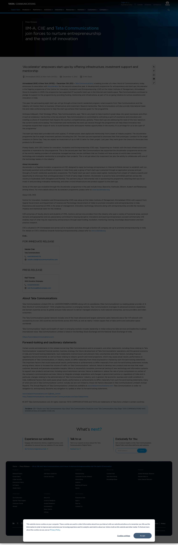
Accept (142, 536)
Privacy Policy (55, 530)
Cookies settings (123, 536)
